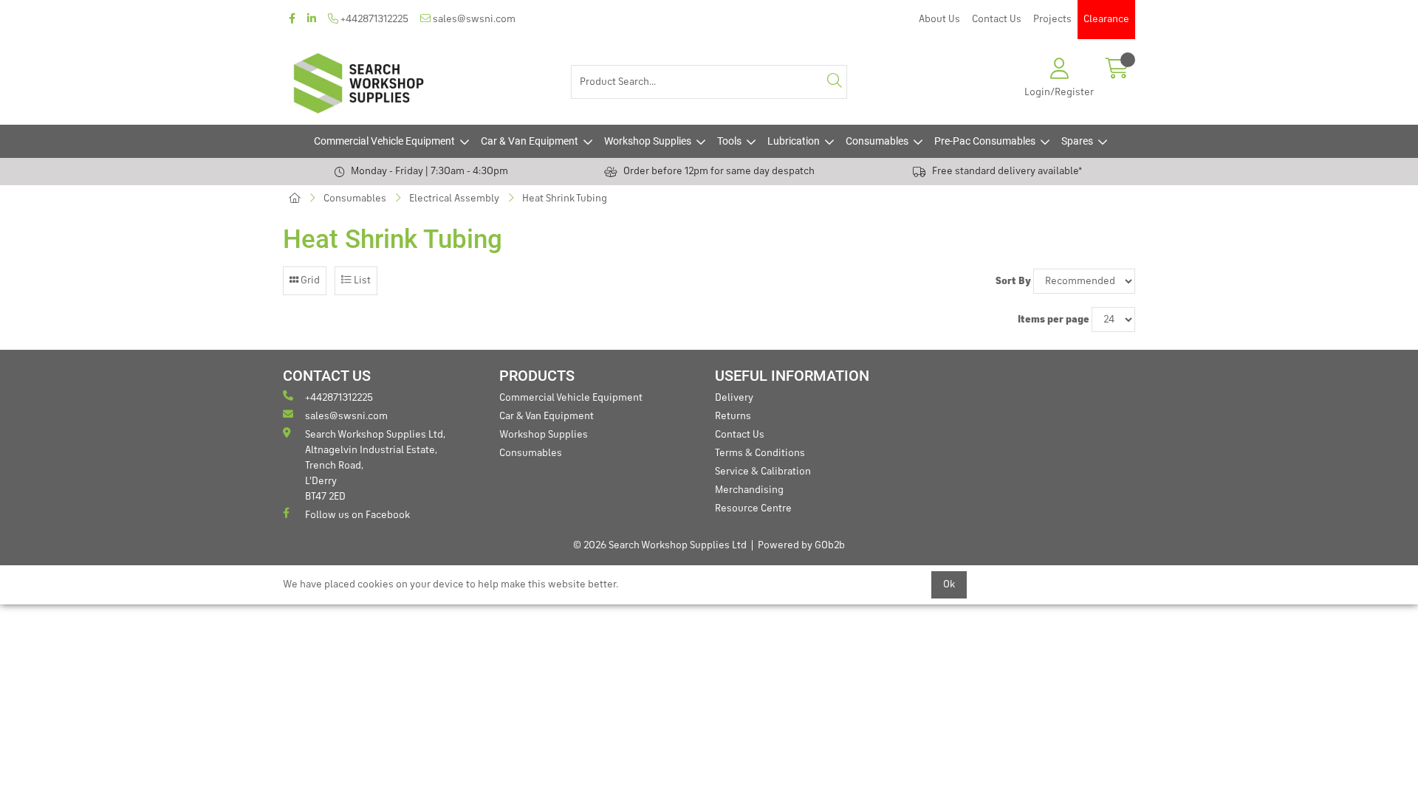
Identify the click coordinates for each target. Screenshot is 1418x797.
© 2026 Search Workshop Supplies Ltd (660, 545)
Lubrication (793, 141)
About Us (939, 19)
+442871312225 (373, 19)
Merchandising (749, 490)
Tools (729, 141)
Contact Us (996, 19)
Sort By (1013, 281)
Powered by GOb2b (801, 545)
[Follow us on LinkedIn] (311, 19)
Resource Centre (753, 508)
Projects (1052, 19)
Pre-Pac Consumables (984, 141)
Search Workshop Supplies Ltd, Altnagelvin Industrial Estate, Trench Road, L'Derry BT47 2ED (375, 465)
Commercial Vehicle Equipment (384, 141)
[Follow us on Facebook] (292, 19)
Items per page (1053, 319)
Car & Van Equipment (529, 141)
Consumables (877, 141)
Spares (1077, 141)
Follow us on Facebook (357, 515)
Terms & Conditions (760, 453)
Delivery (734, 398)
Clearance (1106, 19)
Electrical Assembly (454, 198)
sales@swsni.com (473, 19)
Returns (733, 416)
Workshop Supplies (647, 141)
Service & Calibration (763, 471)
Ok (949, 584)
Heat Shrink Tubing (564, 198)
